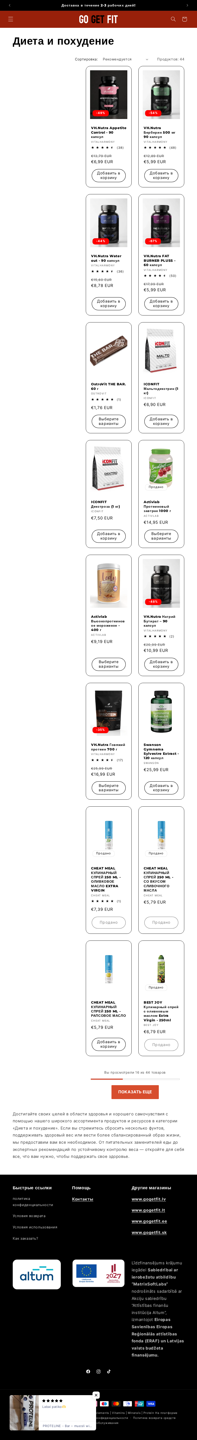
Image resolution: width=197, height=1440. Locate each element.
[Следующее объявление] (187, 5)
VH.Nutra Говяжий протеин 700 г (108, 747)
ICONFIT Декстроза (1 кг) (105, 504)
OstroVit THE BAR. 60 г (108, 386)
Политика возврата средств (154, 1418)
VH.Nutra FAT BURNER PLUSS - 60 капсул (159, 260)
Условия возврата (29, 1216)
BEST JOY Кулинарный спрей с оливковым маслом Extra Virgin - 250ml (161, 1011)
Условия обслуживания (100, 1423)
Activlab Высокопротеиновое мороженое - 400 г (108, 623)
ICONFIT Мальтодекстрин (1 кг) (161, 388)
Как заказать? (25, 1238)
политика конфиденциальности (33, 1201)
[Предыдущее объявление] (9, 5)
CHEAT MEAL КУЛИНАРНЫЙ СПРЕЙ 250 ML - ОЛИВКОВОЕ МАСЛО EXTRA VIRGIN (106, 879)
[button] (10, 19)
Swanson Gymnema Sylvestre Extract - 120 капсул (161, 751)
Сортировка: (86, 59)
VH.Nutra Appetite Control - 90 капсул (108, 132)
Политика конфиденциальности (104, 1418)
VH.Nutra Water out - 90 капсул (106, 258)
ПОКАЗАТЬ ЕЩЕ (135, 1091)
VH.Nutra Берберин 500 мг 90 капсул (160, 132)
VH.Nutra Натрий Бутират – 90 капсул (160, 621)
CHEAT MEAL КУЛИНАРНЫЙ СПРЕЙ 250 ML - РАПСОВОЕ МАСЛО (108, 1009)
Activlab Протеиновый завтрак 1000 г (157, 506)
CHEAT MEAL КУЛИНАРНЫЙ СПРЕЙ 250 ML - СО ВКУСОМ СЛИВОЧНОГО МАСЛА (158, 879)
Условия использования (35, 1227)
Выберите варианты (109, 421)
